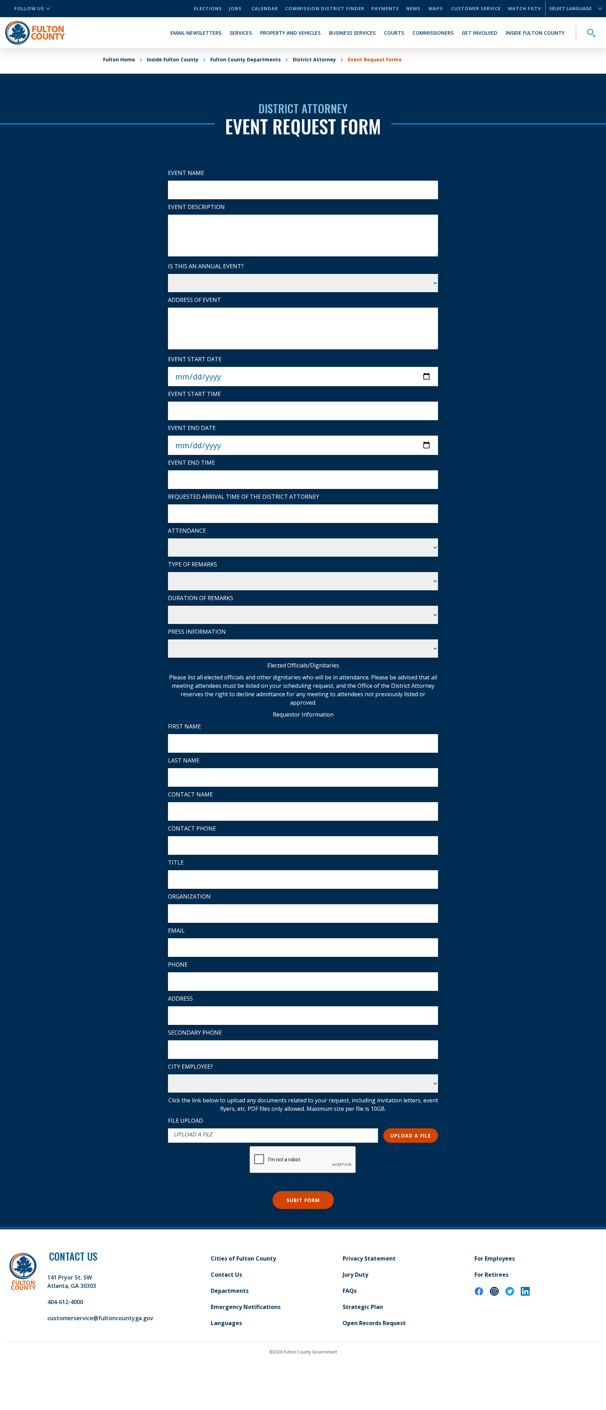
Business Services (352, 32)
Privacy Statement (369, 1258)
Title (176, 862)
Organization (189, 896)
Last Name (184, 760)
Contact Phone (192, 828)
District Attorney (314, 59)
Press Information (197, 632)
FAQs (350, 1291)
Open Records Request (374, 1323)
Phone (178, 964)
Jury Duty (355, 1274)
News (413, 8)
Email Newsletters (195, 32)
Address (180, 998)
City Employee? (190, 1066)
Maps (436, 8)
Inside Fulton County (535, 32)
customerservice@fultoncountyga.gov (100, 1318)
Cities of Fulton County (243, 1258)
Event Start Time (194, 394)
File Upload (185, 1120)
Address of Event (194, 300)
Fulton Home (119, 59)
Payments (385, 8)
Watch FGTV (524, 8)
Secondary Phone (195, 1032)
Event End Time (191, 462)
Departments (230, 1291)
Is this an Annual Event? (206, 266)
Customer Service (476, 8)
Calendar (264, 8)
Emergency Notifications (246, 1307)
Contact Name (190, 794)
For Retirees (491, 1274)
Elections (208, 8)
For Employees (494, 1258)
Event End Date (192, 428)
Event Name (186, 173)
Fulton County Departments (245, 59)
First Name (184, 726)
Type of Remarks (192, 564)
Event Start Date (195, 359)
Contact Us (226, 1274)
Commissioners (432, 32)
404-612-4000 (65, 1302)
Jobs (235, 8)
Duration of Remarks (200, 598)
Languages (226, 1323)
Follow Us (29, 8)
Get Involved (479, 32)
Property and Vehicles (290, 32)
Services (241, 32)
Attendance (187, 531)
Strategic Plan (363, 1307)
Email (176, 930)
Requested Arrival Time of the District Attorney (243, 497)
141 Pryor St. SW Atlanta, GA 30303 (71, 1282)
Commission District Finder (324, 8)
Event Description (196, 207)
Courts (394, 32)
